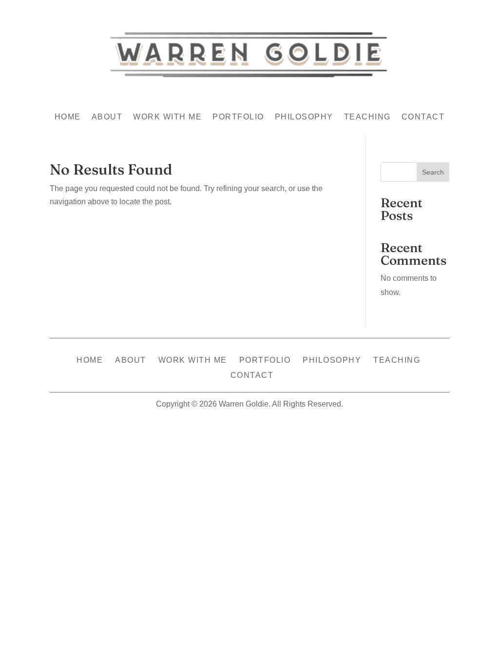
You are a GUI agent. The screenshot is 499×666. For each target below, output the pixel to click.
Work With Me (167, 117)
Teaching (367, 117)
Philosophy (304, 117)
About (107, 117)
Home (68, 117)
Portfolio (238, 117)
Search (433, 172)
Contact (423, 117)
